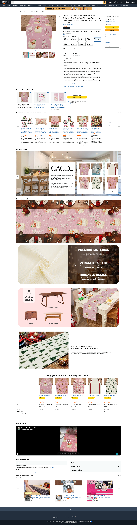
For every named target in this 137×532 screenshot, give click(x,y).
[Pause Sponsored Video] (48, 490)
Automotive (111, 5)
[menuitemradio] (117, 454)
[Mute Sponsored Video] (48, 493)
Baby (117, 5)
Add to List (108, 46)
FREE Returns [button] (66, 34)
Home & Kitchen (19, 11)
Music (89, 5)
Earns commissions (33, 427)
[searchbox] (58, 2)
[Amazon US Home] (55, 517)
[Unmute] (119, 454)
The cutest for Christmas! (27, 429)
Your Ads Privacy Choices (84, 521)
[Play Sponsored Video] (68, 487)
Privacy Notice (58, 521)
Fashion (79, 5)
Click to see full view (38, 50)
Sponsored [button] (18, 477)
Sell (75, 5)
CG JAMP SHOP (113, 34)
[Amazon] (5, 2)
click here (52, 467)
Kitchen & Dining (27, 11)
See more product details (69, 83)
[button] (3, 5)
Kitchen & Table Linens (35, 11)
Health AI (8, 5)
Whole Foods (52, 5)
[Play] (17, 454)
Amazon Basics (23, 5)
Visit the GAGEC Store (68, 24)
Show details (72, 103)
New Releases (38, 5)
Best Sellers (30, 5)
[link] (41, 97)
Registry (84, 5)
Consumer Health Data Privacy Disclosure (70, 521)
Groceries (45, 5)
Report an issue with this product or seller (73, 86)
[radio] (25, 55)
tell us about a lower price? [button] (32, 471)
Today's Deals (59, 5)
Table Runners (44, 11)
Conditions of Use (50, 521)
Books (65, 5)
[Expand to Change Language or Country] (72, 517)
